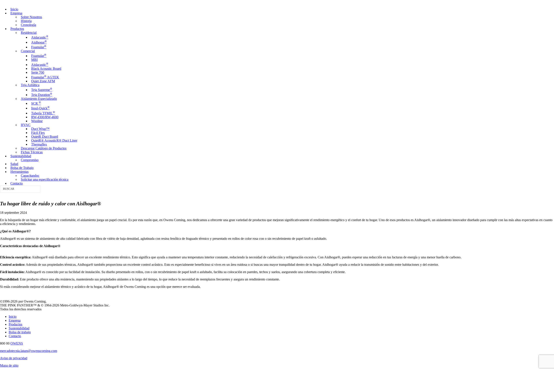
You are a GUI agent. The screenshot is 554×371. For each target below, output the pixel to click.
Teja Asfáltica (30, 85)
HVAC (26, 125)
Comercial (28, 51)
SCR (36, 103)
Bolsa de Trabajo (22, 168)
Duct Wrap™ (40, 129)
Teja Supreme (41, 90)
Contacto (16, 183)
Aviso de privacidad (13, 358)
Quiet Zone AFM (43, 81)
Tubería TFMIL (43, 113)
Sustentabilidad (20, 156)
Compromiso (30, 160)
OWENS (16, 343)
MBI (34, 60)
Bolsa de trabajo (20, 332)
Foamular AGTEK (45, 77)
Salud (14, 164)
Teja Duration (41, 95)
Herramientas (19, 171)
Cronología (28, 25)
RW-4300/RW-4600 (44, 117)
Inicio (14, 9)
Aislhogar (39, 42)
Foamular (38, 47)
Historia (26, 21)
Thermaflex (39, 144)
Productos (17, 29)
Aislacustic (39, 37)
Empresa (16, 13)
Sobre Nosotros (31, 17)
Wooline (37, 121)
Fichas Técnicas (32, 152)
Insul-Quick (40, 108)
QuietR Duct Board (44, 136)
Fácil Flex (38, 132)
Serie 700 (37, 72)
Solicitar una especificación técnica (44, 179)
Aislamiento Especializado (39, 98)
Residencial (29, 32)
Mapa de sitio (9, 365)
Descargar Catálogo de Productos (43, 148)
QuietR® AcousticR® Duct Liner (54, 140)
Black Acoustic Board (46, 68)
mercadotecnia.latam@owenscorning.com (28, 351)
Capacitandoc (30, 175)
